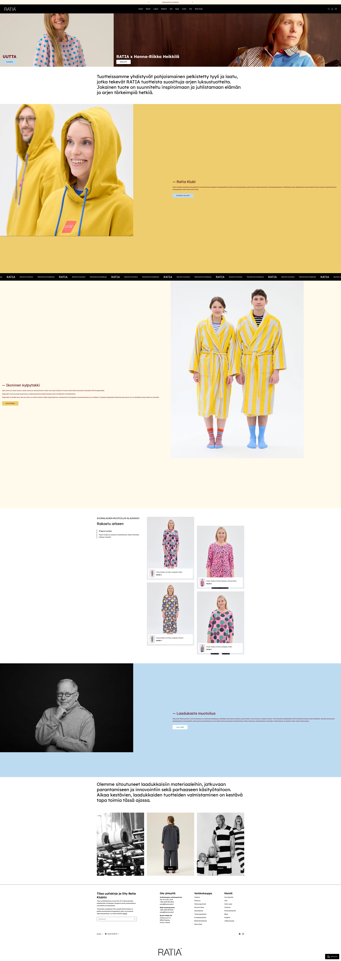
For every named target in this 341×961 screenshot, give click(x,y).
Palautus (197, 901)
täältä (125, 913)
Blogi (226, 914)
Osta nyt (123, 62)
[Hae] (329, 9)
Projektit (227, 917)
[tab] (120, 534)
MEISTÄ (220, 868)
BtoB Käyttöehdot (200, 921)
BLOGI (170, 868)
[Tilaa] (135, 919)
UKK (225, 901)
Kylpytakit (10, 403)
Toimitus (197, 897)
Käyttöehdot (198, 911)
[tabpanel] (195, 587)
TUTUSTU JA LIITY (183, 195)
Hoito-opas (228, 904)
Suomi (99, 934)
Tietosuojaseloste (200, 914)
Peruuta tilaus (199, 907)
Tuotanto (227, 907)
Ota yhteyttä (228, 897)
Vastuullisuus (120, 868)
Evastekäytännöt (200, 917)
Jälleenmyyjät (229, 921)
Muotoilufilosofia (230, 911)
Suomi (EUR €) (112, 934)
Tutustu (9, 62)
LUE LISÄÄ (180, 727)
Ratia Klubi (198, 924)
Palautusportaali (200, 904)
